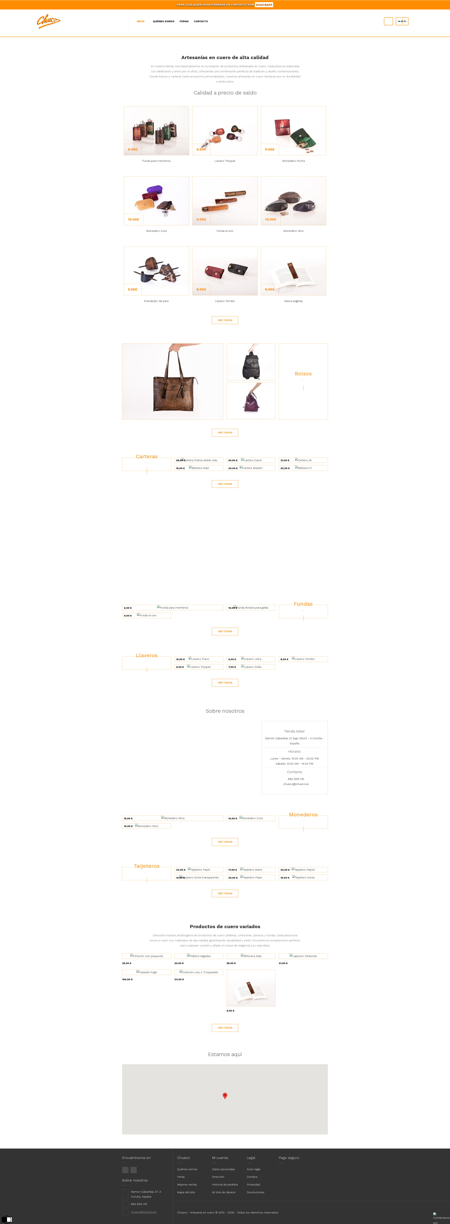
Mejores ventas (187, 1184)
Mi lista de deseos (224, 1192)
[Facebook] (125, 1170)
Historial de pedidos (225, 1184)
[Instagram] (133, 1170)
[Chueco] (53, 21)
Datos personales (223, 1169)
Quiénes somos (187, 1169)
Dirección (218, 1176)
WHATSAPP (264, 4)
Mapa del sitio (186, 1192)
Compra (252, 1176)
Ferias (181, 1176)
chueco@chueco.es (296, 784)
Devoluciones (255, 1192)
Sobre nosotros (135, 1180)
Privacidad (253, 1184)
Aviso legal (253, 1169)
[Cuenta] (388, 21)
